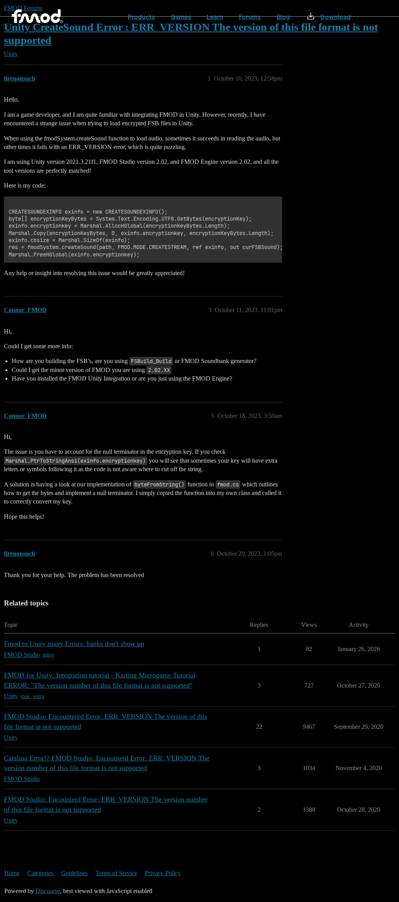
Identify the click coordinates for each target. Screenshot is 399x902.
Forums (250, 17)
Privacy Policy (163, 873)
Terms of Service (116, 873)
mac (25, 696)
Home (11, 873)
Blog (283, 17)
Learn (215, 17)
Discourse (47, 891)
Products (141, 17)
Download (335, 17)
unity (48, 655)
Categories (40, 873)
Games (181, 17)
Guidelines (74, 873)
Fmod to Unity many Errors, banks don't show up (74, 644)
